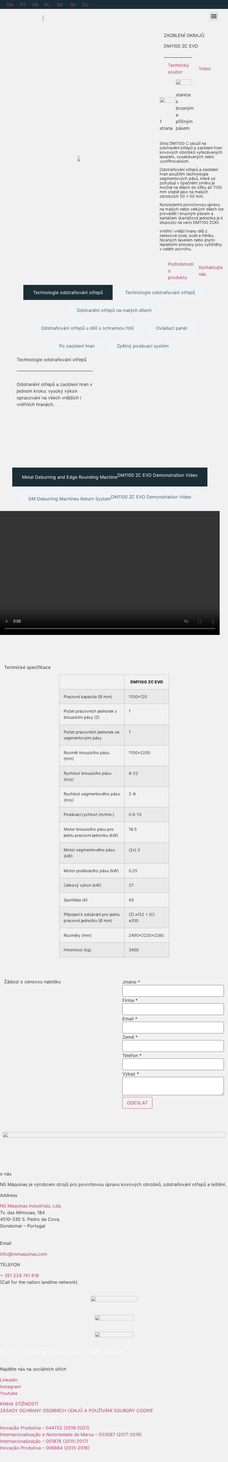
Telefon (132, 1055)
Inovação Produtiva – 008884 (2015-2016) (45, 1448)
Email (129, 1018)
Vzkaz (130, 1074)
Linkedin (9, 1380)
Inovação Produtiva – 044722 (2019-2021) (45, 1428)
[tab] (68, 292)
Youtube (9, 1393)
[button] (213, 16)
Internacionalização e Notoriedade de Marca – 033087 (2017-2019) (71, 1434)
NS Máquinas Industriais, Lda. (31, 1206)
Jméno (131, 982)
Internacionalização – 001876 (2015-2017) (44, 1441)
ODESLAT (137, 1103)
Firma (130, 1000)
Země (130, 1037)
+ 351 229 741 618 (19, 1275)
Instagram (10, 1386)
